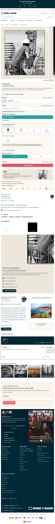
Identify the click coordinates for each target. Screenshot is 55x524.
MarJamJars (7, 84)
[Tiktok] (16, 498)
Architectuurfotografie (27, 216)
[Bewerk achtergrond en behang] (47, 31)
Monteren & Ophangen (9, 440)
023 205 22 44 (21, 425)
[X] (14, 498)
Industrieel (18, 216)
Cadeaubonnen (7, 442)
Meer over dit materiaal (48, 97)
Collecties (12, 20)
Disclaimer (23, 514)
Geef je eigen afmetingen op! (14, 111)
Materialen (29, 20)
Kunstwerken (4, 20)
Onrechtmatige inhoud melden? (32, 514)
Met (41, 156)
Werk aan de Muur (8, 473)
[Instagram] (7, 498)
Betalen (6, 436)
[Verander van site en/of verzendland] (53, 9)
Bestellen (6, 434)
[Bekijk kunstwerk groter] (47, 28)
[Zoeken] (52, 17)
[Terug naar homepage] (8, 13)
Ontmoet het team (35, 440)
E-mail (15, 428)
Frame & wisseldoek (9, 117)
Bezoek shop (4, 200)
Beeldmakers (21, 20)
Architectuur (4, 216)
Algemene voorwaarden (15, 514)
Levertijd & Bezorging (9, 438)
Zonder (15, 156)
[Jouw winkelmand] (52, 13)
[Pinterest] (9, 498)
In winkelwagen (28, 165)
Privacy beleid (42, 514)
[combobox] (24, 17)
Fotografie (11, 216)
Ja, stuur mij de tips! (9, 402)
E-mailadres (6, 396)
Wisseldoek (7, 120)
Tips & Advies (38, 20)
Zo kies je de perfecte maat (47, 105)
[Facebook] (12, 498)
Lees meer (12, 200)
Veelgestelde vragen (9, 432)
